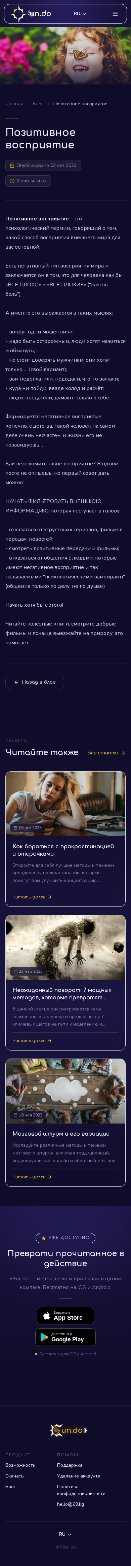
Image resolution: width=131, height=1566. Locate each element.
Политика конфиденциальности (81, 1490)
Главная (14, 104)
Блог (38, 104)
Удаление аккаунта (78, 1476)
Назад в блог (39, 682)
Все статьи (102, 752)
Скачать (14, 1476)
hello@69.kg (70, 1504)
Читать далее (28, 897)
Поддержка (70, 1465)
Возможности (20, 1465)
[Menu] (115, 14)
